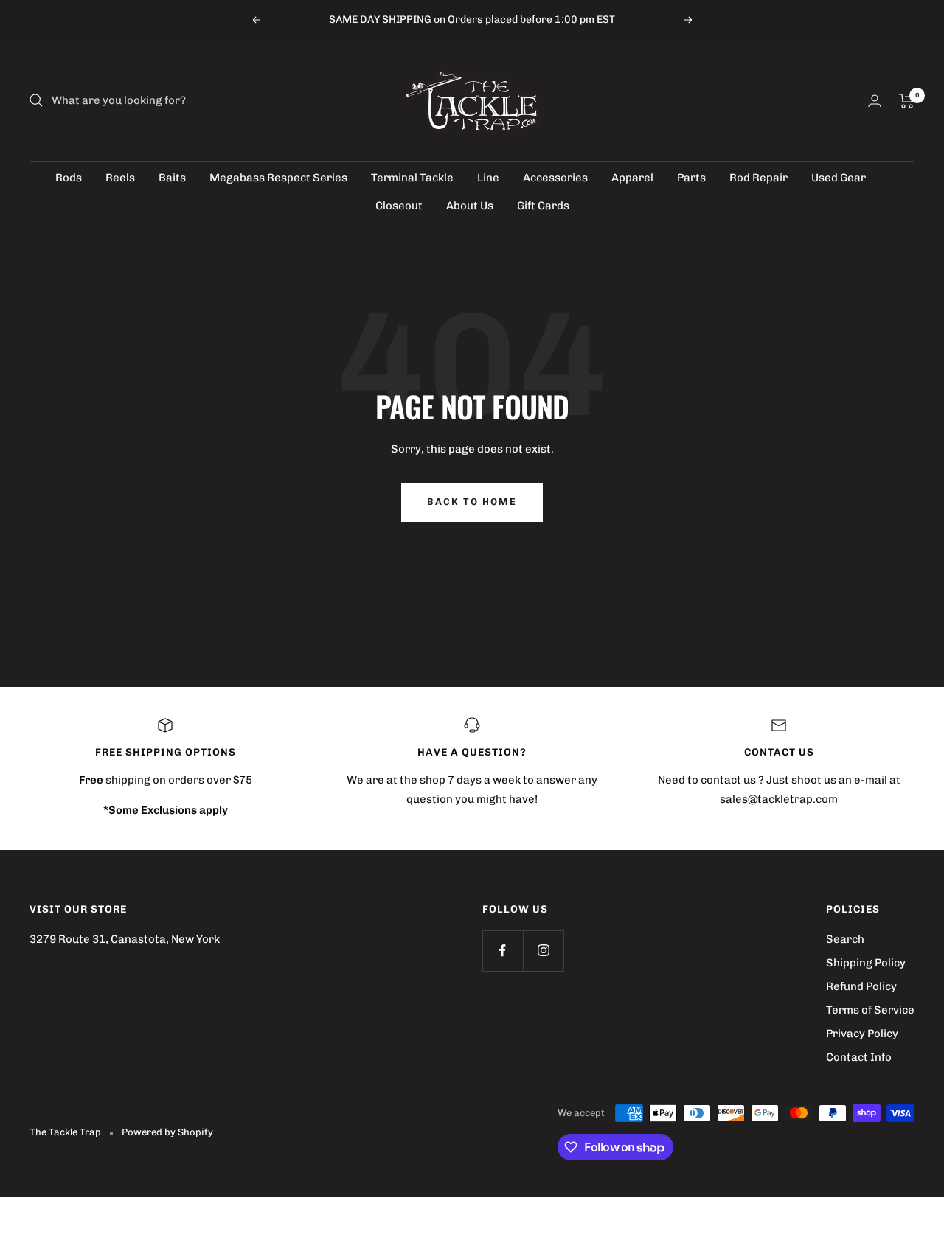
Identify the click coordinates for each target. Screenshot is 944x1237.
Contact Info (859, 1057)
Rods (68, 177)
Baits (172, 177)
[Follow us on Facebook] (502, 950)
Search (845, 939)
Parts (691, 177)
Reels (120, 177)
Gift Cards (543, 205)
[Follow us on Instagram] (543, 950)
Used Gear (838, 177)
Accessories (555, 177)
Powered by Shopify (167, 1131)
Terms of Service (870, 1010)
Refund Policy (861, 986)
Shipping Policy (866, 962)
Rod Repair (758, 177)
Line (488, 177)
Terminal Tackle (412, 177)
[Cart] (906, 101)
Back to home (472, 501)
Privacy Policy (862, 1033)
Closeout (399, 205)
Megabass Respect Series (278, 177)
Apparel (632, 177)
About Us (469, 205)
